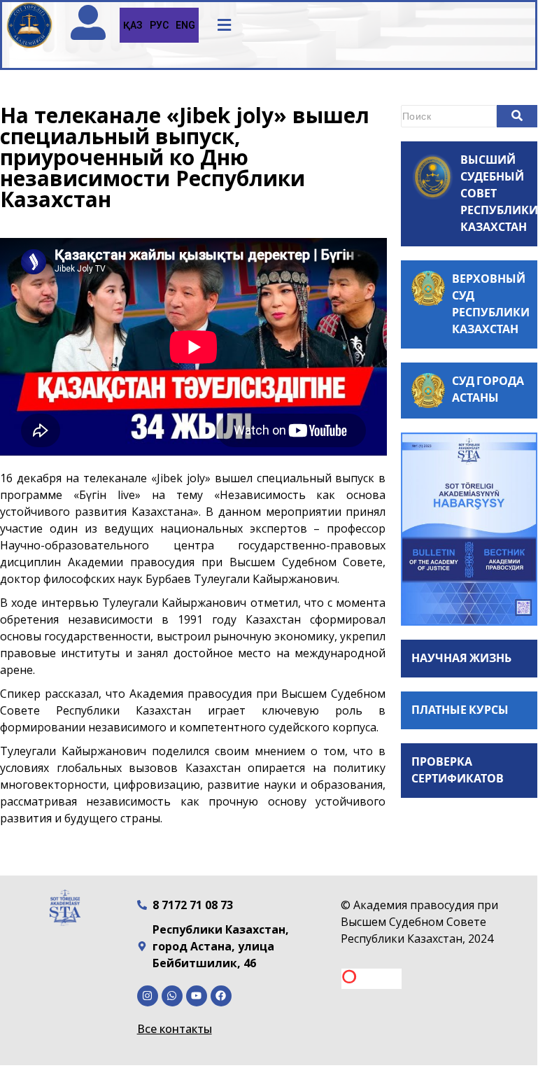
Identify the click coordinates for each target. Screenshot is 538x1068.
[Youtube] (196, 995)
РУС (159, 25)
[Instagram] (147, 995)
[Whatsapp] (172, 995)
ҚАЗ (133, 25)
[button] (224, 25)
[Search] (517, 116)
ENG (185, 25)
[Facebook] (221, 995)
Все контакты (174, 1029)
